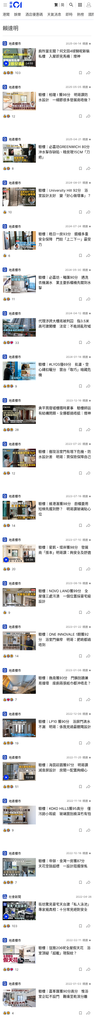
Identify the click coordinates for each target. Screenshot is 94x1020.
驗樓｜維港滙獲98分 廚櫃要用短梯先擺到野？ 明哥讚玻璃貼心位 (64, 508)
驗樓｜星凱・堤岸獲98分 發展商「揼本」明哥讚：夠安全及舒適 (64, 550)
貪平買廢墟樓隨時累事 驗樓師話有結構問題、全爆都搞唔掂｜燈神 (64, 410)
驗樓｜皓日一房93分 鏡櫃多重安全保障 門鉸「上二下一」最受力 (64, 239)
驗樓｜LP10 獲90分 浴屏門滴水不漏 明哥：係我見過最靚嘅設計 (64, 724)
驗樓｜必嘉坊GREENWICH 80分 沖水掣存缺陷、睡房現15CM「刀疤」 (64, 152)
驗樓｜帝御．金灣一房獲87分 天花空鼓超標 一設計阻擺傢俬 (63, 863)
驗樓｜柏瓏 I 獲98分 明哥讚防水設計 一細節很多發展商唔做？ (64, 97)
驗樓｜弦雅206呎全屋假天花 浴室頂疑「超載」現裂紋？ (64, 950)
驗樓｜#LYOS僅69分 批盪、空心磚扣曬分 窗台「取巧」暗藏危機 (64, 369)
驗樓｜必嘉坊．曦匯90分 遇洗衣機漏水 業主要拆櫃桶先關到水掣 (64, 282)
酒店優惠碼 (34, 14)
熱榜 (80, 14)
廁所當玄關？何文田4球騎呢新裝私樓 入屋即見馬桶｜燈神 (64, 53)
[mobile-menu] (5, 5)
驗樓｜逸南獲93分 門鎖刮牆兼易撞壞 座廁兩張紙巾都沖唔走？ (64, 680)
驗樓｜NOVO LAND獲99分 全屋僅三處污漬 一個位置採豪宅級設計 (64, 596)
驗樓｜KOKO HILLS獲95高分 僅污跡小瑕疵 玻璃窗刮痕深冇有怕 (64, 811)
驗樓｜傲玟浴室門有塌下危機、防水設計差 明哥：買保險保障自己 (64, 454)
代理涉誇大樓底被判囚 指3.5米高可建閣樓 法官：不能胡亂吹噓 (64, 323)
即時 (69, 14)
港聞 (6, 14)
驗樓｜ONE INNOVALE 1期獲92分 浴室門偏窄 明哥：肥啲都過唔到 (64, 639)
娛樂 (17, 14)
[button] (80, 73)
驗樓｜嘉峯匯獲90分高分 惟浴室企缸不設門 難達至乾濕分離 (63, 994)
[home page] (16, 5)
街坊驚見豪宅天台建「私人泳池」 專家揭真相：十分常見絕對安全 (64, 907)
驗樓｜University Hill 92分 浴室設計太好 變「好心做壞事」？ (64, 193)
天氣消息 (54, 14)
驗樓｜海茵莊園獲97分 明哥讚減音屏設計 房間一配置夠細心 (63, 767)
